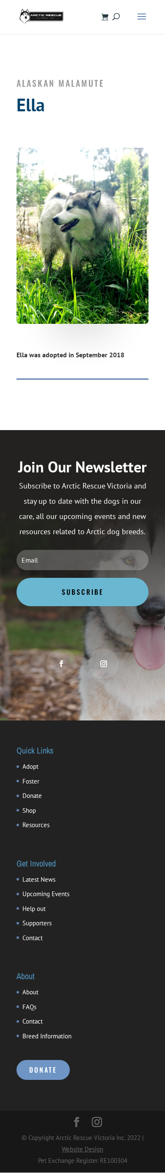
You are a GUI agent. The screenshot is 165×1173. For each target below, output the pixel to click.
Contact (32, 938)
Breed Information (47, 1036)
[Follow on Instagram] (103, 664)
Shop (29, 810)
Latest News (38, 879)
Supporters (37, 923)
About (30, 992)
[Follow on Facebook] (61, 664)
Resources (36, 825)
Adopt (30, 766)
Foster (30, 781)
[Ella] (82, 321)
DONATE (43, 1070)
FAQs (29, 1007)
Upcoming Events (45, 894)
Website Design (82, 1149)
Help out (34, 909)
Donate (32, 796)
